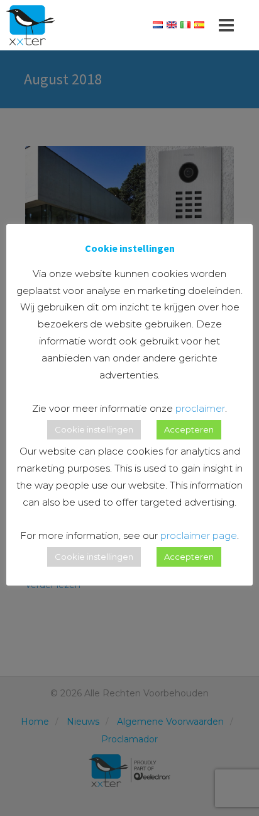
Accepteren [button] (189, 429)
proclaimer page (198, 535)
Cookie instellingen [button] (94, 429)
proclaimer (200, 408)
